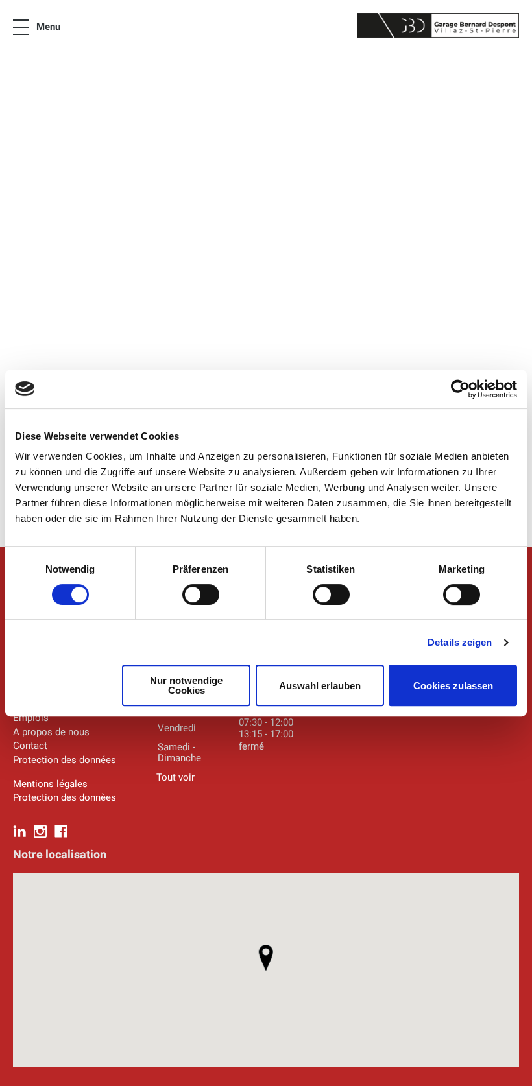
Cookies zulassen (453, 685)
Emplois (31, 718)
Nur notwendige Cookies (186, 685)
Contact (30, 745)
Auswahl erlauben (320, 685)
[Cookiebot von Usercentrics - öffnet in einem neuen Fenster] (460, 389)
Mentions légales (50, 784)
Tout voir (175, 777)
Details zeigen (460, 642)
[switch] (200, 594)
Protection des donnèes (64, 797)
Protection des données (64, 760)
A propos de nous (51, 732)
